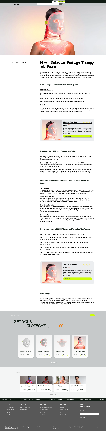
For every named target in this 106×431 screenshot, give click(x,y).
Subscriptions (43, 411)
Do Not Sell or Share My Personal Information (73, 423)
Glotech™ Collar (60, 351)
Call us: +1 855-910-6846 (45, 416)
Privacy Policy (37, 423)
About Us (62, 407)
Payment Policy (51, 423)
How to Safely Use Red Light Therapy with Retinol (62, 57)
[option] (28, 384)
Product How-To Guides (25, 411)
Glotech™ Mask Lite (25, 351)
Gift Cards (9, 414)
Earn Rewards (63, 411)
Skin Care (47, 57)
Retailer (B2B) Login (64, 414)
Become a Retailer (64, 412)
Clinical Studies (23, 409)
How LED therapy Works (25, 407)
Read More (30, 389)
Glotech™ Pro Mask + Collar (81, 351)
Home (41, 57)
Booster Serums (10, 409)
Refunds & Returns (44, 409)
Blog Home (66, 3)
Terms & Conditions (28, 423)
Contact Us (42, 414)
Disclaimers (44, 423)
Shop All (8, 412)
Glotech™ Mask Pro (43, 351)
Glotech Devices (10, 407)
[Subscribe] (98, 413)
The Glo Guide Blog (64, 409)
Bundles (8, 411)
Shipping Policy (43, 412)
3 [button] (55, 394)
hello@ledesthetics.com (13, 428)
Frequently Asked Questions (46, 407)
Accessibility (59, 423)
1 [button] (50, 394)
